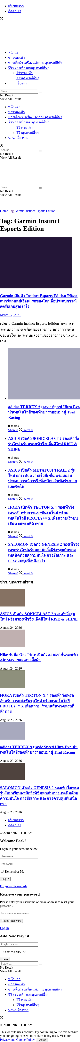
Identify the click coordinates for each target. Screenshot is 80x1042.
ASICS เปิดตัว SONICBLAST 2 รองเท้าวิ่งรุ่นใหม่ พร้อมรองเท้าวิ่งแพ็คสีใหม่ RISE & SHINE (43, 443)
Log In (4, 928)
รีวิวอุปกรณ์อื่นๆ (27, 78)
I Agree (42, 1039)
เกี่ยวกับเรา (16, 6)
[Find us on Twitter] (1, 19)
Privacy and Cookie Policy (17, 1039)
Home (4, 211)
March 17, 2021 (10, 315)
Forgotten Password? (13, 886)
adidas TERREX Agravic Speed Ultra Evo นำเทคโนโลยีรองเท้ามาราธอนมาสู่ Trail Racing (44, 412)
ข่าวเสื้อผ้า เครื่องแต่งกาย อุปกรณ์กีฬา (35, 62)
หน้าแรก (14, 52)
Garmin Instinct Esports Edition (35, 211)
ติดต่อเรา (14, 11)
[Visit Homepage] (12, 44)
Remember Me (14, 871)
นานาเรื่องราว (18, 83)
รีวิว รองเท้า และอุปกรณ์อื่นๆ (28, 68)
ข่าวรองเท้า (16, 57)
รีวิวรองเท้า (24, 73)
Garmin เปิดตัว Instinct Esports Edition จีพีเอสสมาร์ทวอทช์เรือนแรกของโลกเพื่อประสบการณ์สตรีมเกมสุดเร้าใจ (39, 301)
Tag (11, 211)
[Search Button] (40, 92)
